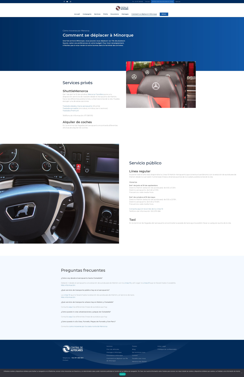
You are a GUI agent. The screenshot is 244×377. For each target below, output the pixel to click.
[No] (242, 373)
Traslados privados (70, 108)
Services (97, 14)
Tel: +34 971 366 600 (137, 1)
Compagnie (87, 14)
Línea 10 (127, 283)
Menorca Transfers (96, 94)
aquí (71, 307)
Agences (177, 1)
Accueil (77, 14)
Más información (68, 285)
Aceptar (122, 374)
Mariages (125, 14)
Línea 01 (146, 283)
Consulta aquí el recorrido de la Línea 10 (146, 209)
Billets (164, 14)
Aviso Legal (162, 346)
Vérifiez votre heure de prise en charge (162, 1)
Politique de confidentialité (167, 349)
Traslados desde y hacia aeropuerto (77, 106)
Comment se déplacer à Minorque (144, 14)
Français (147, 1)
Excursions (115, 14)
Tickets (134, 346)
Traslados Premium (71, 111)
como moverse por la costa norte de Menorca (88, 326)
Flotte (105, 14)
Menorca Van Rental (139, 361)
